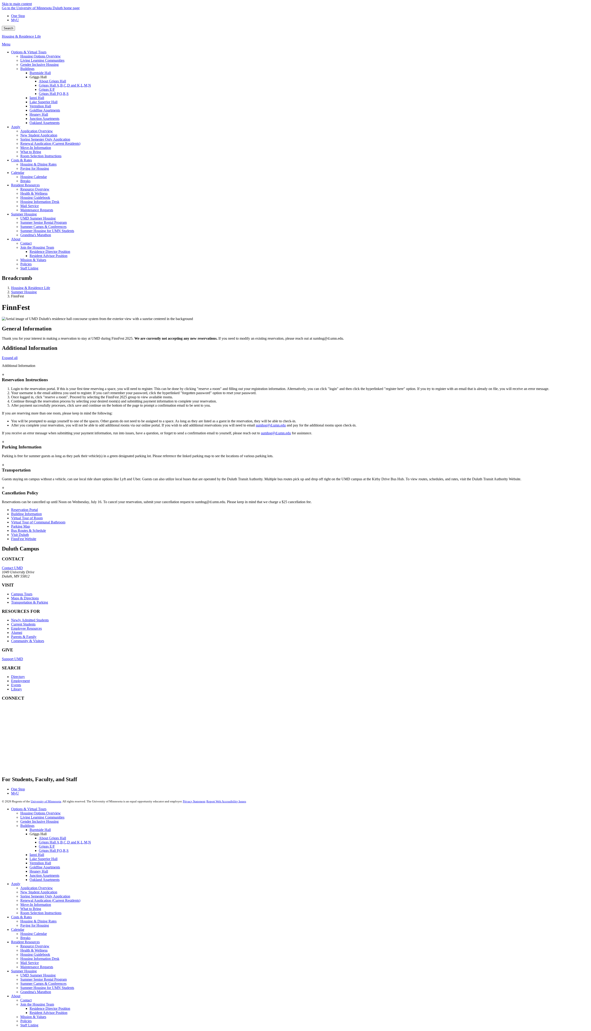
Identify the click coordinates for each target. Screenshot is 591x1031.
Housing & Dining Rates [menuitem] (38, 164)
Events (16, 685)
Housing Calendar (33, 934)
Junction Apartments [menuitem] (44, 119)
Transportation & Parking (29, 602)
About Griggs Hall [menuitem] (52, 81)
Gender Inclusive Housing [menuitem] (39, 65)
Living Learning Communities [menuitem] (42, 60)
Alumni (16, 633)
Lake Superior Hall (43, 859)
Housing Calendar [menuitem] (33, 177)
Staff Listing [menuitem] (29, 268)
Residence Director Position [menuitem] (50, 252)
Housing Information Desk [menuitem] (39, 202)
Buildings (27, 826)
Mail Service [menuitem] (29, 206)
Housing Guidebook (35, 954)
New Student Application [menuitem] (38, 135)
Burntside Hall (40, 830)
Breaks (25, 938)
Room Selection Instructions (40, 913)
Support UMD (12, 659)
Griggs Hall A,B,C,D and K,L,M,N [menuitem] (65, 85)
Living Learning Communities (42, 817)
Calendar (17, 929)
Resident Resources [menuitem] (25, 185)
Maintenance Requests (36, 967)
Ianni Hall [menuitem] (37, 98)
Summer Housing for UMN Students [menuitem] (47, 231)
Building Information (26, 514)
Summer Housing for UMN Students (47, 988)
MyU (15, 20)
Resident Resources (25, 942)
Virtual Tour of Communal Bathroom (38, 522)
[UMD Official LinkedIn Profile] (36, 753)
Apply (15, 884)
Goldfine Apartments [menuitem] (45, 110)
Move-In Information (35, 905)
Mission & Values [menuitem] (33, 260)
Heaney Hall (39, 871)
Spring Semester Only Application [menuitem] (45, 139)
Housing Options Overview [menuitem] (40, 56)
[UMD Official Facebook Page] (36, 715)
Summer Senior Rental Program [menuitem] (43, 222)
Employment (20, 681)
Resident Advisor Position (48, 1013)
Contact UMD (12, 568)
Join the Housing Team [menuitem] (37, 247)
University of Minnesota (46, 801)
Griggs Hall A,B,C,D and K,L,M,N (65, 842)
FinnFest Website (23, 539)
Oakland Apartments (45, 880)
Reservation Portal (24, 510)
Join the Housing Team (37, 1004)
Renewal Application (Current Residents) (50, 900)
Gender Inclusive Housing (39, 821)
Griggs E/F (47, 846)
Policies (26, 1021)
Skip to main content (17, 4)
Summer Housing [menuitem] (24, 214)
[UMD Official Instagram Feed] (36, 728)
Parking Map (20, 526)
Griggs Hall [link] (38, 77)
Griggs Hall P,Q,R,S (54, 851)
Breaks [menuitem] (25, 181)
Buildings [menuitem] (27, 69)
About (15, 996)
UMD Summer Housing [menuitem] (38, 218)
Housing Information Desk (39, 959)
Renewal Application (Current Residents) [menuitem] (50, 143)
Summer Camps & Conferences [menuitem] (43, 227)
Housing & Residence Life (21, 36)
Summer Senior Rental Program (43, 979)
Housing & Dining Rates (38, 921)
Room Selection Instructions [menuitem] (40, 156)
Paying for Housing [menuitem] (34, 168)
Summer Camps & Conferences (43, 984)
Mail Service (29, 963)
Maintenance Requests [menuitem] (36, 210)
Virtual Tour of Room (27, 518)
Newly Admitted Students (30, 620)
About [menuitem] (15, 239)
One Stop (18, 16)
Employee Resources (26, 628)
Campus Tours (21, 594)
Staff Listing (29, 1025)
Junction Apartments (44, 875)
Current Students (23, 624)
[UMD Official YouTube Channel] (36, 740)
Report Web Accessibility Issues (226, 801)
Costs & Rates (21, 917)
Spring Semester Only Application (45, 896)
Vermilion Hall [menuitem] (40, 106)
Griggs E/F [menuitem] (47, 89)
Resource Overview (34, 946)
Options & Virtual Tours (28, 809)
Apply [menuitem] (15, 127)
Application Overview (36, 888)
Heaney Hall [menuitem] (39, 114)
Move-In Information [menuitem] (35, 148)
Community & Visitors (27, 641)
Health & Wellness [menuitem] (34, 193)
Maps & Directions (25, 598)
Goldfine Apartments (45, 867)
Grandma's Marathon (35, 992)
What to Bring (30, 909)
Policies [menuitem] (26, 264)
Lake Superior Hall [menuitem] (43, 102)
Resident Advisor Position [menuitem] (48, 256)
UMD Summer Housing (38, 975)
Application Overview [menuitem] (36, 131)
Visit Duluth (20, 535)
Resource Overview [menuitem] (34, 189)
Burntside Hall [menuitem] (40, 73)
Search (8, 28)
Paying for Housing (34, 925)
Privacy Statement (194, 801)
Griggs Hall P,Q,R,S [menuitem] (54, 94)
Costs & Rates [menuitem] (21, 160)
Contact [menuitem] (26, 243)
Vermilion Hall (40, 863)
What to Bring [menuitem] (30, 152)
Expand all (10, 358)
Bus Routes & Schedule (28, 530)
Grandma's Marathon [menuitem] (35, 235)
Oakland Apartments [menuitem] (45, 123)
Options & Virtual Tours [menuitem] (28, 52)
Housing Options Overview (40, 813)
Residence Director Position (50, 1008)
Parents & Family (23, 637)
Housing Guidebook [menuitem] (35, 198)
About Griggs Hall (52, 838)
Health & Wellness (34, 950)
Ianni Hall (37, 855)
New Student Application (38, 892)
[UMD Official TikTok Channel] (36, 765)
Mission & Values (33, 1017)
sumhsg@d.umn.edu (271, 425)
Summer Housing (24, 292)
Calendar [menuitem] (17, 173)
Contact (26, 1000)
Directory (18, 677)
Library (16, 689)
